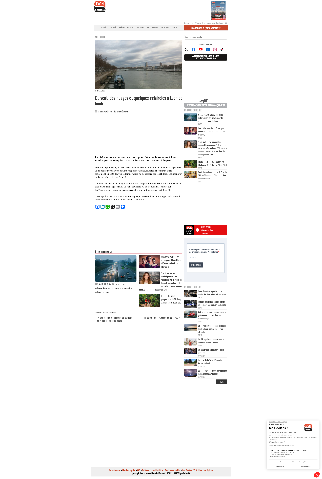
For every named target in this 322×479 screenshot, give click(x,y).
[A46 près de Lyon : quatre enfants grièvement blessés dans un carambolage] (190, 315)
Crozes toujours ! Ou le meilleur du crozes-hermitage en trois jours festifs (115, 319)
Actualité (105, 312)
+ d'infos (221, 381)
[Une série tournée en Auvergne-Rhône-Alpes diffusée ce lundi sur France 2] (149, 266)
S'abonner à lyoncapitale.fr (205, 28)
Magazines (211, 23)
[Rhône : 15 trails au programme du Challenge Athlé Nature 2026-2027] (149, 306)
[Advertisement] (139, 133)
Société (113, 27)
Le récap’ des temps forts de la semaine (211, 351)
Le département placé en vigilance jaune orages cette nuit (212, 372)
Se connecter (189, 23)
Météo (114, 312)
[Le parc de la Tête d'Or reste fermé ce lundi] (190, 363)
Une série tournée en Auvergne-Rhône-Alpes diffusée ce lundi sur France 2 (170, 261)
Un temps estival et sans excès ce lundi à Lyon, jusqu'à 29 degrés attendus (212, 329)
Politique (165, 27)
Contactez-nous (115, 470)
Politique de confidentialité (152, 470)
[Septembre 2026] (218, 10)
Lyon (110, 312)
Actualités (102, 27)
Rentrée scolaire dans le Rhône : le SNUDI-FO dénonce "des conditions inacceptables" (212, 175)
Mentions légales (128, 470)
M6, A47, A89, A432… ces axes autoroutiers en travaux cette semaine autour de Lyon (113, 288)
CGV (138, 470)
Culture (140, 27)
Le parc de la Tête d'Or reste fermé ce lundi (210, 362)
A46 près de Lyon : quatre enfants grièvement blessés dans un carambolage (212, 315)
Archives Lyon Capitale (204, 470)
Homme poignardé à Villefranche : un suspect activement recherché (212, 303)
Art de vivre (152, 27)
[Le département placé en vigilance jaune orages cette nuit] (190, 373)
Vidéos (174, 27)
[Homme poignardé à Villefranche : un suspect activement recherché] (190, 304)
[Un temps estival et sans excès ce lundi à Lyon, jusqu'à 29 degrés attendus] (190, 328)
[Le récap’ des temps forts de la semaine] (190, 351)
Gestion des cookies (172, 470)
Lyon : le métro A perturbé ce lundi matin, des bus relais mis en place (212, 293)
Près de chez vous (126, 27)
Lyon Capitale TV (188, 470)
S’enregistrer (200, 23)
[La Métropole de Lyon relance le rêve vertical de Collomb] (190, 342)
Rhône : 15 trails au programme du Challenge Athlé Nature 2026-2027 (172, 299)
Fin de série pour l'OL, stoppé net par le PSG (161, 317)
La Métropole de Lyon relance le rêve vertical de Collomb (211, 341)
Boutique (219, 23)
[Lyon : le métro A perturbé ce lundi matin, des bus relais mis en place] (190, 294)
